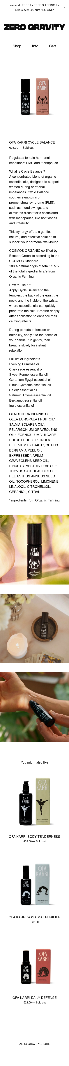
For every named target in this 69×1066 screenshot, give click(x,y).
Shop (17, 45)
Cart (53, 45)
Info (35, 45)
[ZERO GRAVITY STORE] (34, 27)
